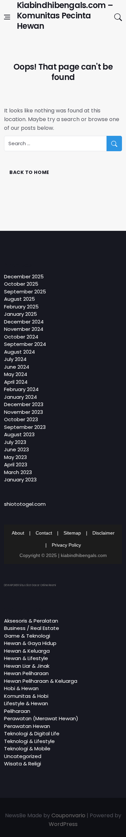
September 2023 (25, 427)
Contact (44, 533)
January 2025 (20, 313)
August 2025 (19, 298)
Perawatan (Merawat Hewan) (41, 718)
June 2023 (16, 449)
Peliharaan (17, 711)
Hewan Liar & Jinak (26, 665)
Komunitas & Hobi (26, 696)
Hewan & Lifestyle (26, 658)
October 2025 (21, 283)
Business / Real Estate (31, 628)
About (18, 533)
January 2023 (20, 479)
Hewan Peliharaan (26, 673)
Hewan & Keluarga (27, 650)
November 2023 (23, 411)
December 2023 (23, 404)
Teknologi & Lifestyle (29, 741)
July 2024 (15, 359)
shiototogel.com (25, 503)
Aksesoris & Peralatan (31, 620)
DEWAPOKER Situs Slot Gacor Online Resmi (30, 585)
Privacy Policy (66, 545)
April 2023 (15, 464)
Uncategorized (22, 756)
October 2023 (21, 419)
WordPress (63, 824)
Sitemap (72, 533)
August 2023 (19, 434)
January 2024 (20, 396)
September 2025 (25, 291)
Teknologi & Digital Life (31, 733)
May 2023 (15, 457)
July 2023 (15, 442)
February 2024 (21, 389)
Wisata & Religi (22, 763)
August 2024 (19, 351)
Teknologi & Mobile (27, 748)
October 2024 (21, 336)
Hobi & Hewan (21, 688)
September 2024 (25, 344)
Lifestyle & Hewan (26, 703)
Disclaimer (103, 533)
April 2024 (16, 381)
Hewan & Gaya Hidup (30, 643)
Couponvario (68, 815)
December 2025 (24, 276)
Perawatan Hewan (27, 726)
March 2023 (18, 472)
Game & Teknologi (27, 635)
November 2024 (23, 329)
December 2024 (24, 321)
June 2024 (16, 366)
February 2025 (21, 306)
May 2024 (15, 374)
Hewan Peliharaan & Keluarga (40, 680)
